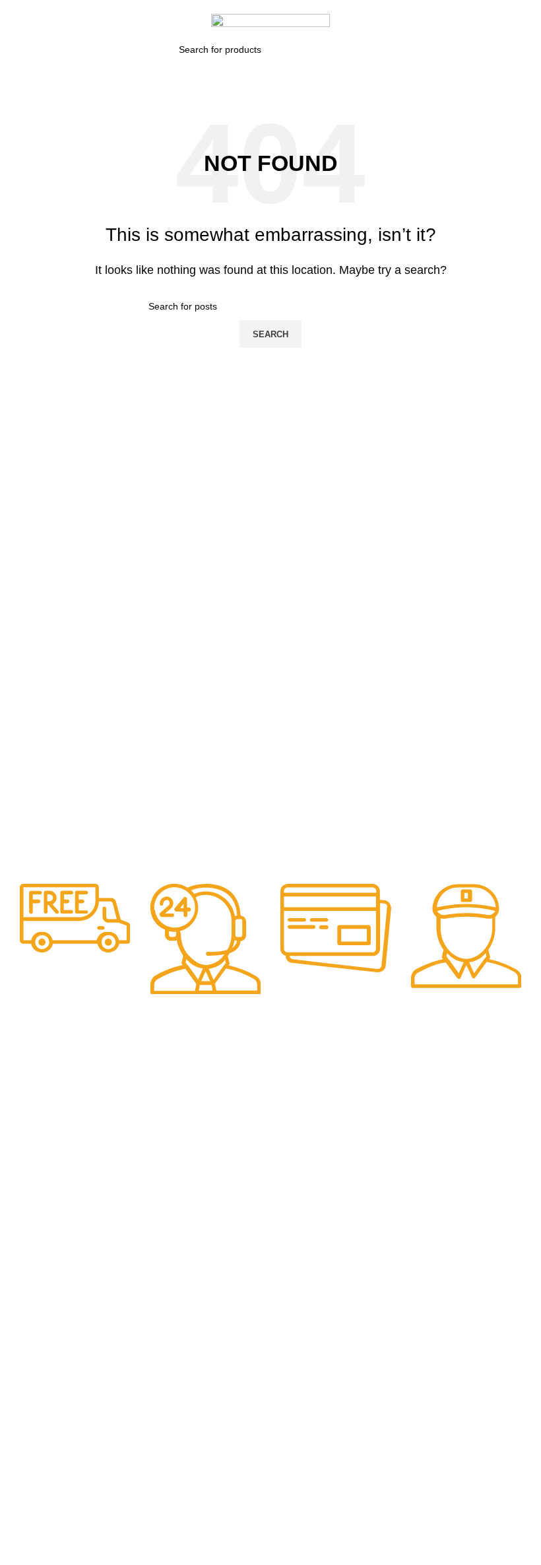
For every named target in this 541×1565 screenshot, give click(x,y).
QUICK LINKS (134, 1089)
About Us (123, 1156)
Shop (114, 1134)
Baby (200, 1111)
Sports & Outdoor (313, 1134)
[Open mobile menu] (15, 22)
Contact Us (127, 1179)
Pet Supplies (303, 1111)
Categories (220, 1089)
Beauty (204, 1134)
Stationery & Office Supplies (308, 1197)
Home (116, 1111)
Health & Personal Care (307, 1162)
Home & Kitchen (223, 1179)
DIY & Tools (214, 1156)
